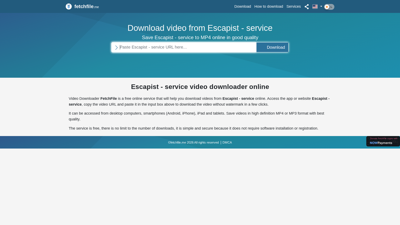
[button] (317, 6)
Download (242, 6)
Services (293, 6)
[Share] (306, 6)
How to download (268, 6)
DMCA (227, 142)
